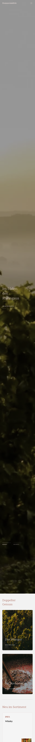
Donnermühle (9, 3)
